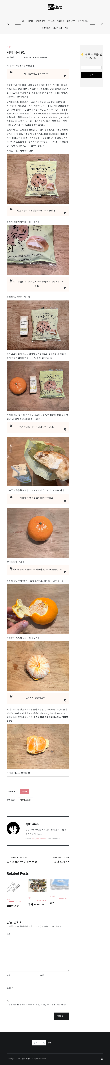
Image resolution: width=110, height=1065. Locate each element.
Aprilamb (11, 57)
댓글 (9, 934)
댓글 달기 (61, 1016)
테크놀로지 (71, 21)
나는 (24, 21)
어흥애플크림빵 (25, 800)
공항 (52, 902)
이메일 (42, 975)
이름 (8, 975)
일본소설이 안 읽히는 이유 (22, 860)
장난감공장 (57, 28)
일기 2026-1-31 (37, 904)
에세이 (31, 21)
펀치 (66, 28)
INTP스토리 (83, 21)
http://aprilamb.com (39, 838)
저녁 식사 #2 (61, 860)
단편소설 (51, 21)
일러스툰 (60, 21)
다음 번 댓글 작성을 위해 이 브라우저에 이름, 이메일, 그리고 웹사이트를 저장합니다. (38, 1004)
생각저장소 (26, 1058)
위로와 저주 (13, 905)
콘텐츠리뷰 (40, 21)
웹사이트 (10, 988)
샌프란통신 (46, 28)
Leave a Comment (42, 57)
